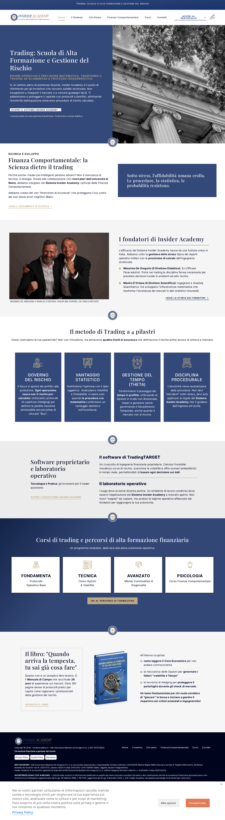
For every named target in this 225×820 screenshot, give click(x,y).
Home (61, 17)
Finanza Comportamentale (123, 17)
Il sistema (77, 17)
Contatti (162, 17)
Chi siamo (95, 17)
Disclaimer (51, 757)
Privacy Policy (21, 757)
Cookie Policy (37, 757)
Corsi (148, 17)
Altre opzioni (168, 803)
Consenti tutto (197, 803)
